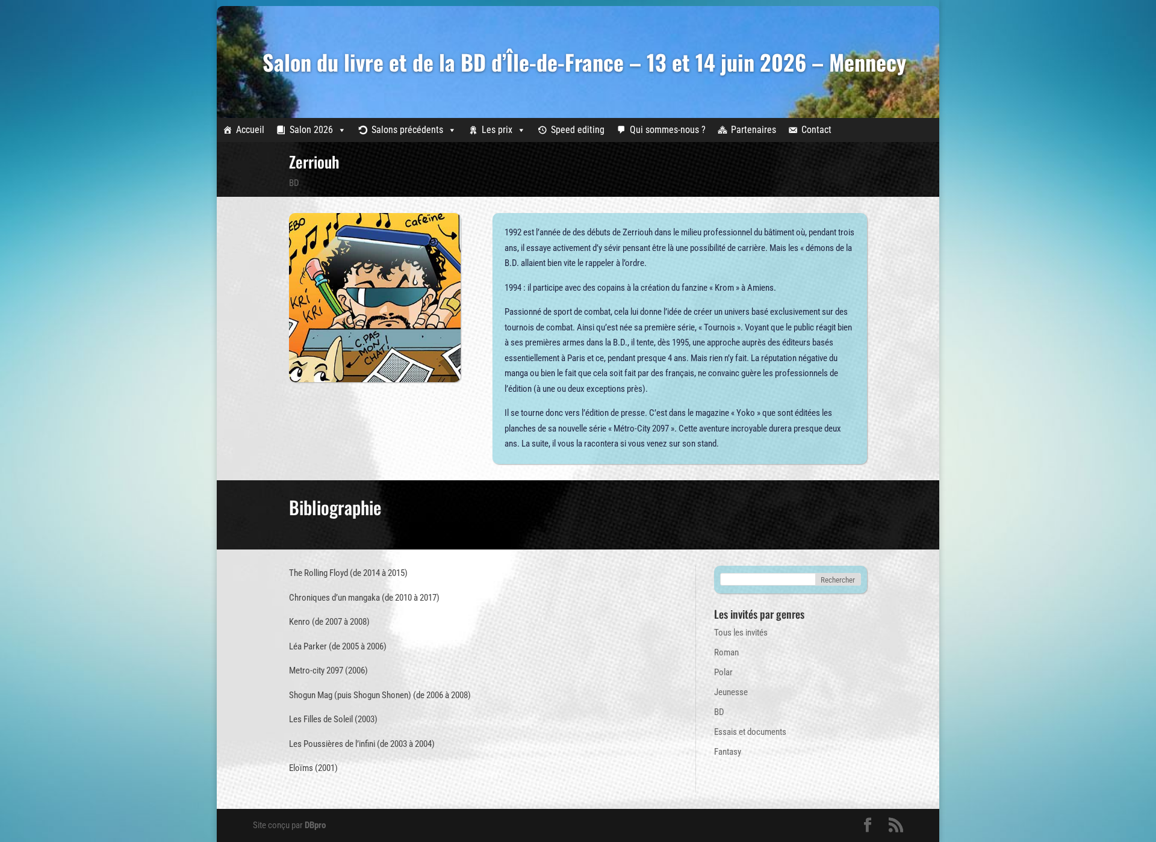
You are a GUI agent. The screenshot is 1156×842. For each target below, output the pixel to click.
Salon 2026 (311, 129)
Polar (723, 672)
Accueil (250, 129)
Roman (726, 652)
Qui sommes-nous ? (668, 129)
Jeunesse (731, 692)
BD (294, 183)
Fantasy (727, 751)
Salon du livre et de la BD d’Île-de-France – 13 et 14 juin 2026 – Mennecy (584, 62)
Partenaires (753, 129)
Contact (816, 129)
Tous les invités (741, 632)
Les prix (497, 129)
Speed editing (577, 129)
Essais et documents (750, 731)
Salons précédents (407, 129)
